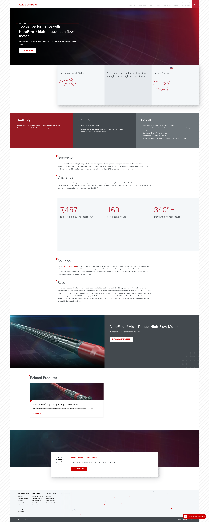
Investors (187, 2)
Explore (36, 413)
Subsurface (132, 5)
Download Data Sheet (121, 339)
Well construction (141, 5)
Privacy (185, 519)
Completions (151, 5)
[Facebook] (27, 519)
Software (187, 5)
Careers (180, 2)
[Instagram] (24, 519)
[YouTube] (21, 519)
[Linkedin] (18, 519)
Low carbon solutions (158, 2)
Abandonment (167, 5)
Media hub (174, 2)
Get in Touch (79, 469)
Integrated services (178, 5)
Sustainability (167, 2)
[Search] (195, 4)
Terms (190, 519)
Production (159, 5)
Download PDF (27, 50)
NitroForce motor (70, 266)
